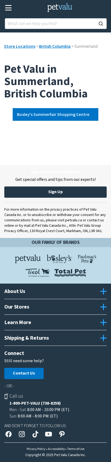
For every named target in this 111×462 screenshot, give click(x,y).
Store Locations (19, 46)
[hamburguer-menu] (8, 7)
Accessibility (56, 449)
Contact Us (24, 373)
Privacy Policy (36, 449)
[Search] (100, 23)
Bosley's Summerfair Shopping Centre (53, 115)
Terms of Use (75, 449)
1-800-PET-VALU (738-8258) (35, 403)
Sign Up (55, 192)
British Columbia (55, 46)
